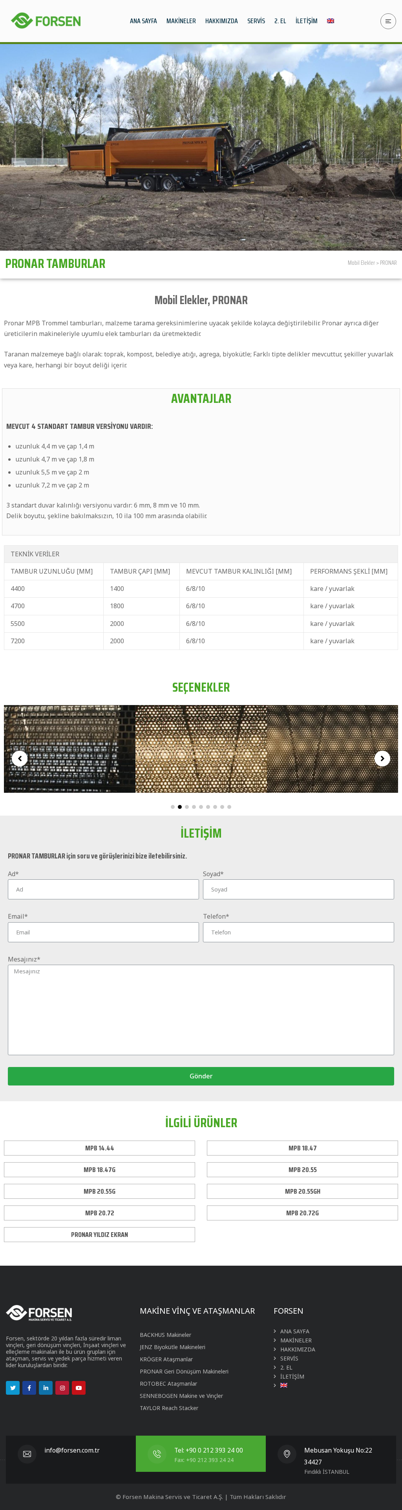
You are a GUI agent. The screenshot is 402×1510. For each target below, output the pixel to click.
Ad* (13, 873)
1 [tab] (173, 807)
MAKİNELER (296, 1340)
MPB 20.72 (99, 1212)
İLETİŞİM (292, 1376)
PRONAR (388, 263)
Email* (18, 916)
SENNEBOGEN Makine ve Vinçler (181, 1395)
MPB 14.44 (99, 1148)
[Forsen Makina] (45, 21)
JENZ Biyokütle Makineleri (172, 1347)
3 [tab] (187, 807)
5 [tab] (201, 807)
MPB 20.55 (303, 1169)
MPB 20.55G (99, 1191)
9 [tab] (229, 807)
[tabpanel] (75, 749)
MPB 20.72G (302, 1212)
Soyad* (213, 873)
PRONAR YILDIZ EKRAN (99, 1234)
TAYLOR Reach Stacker (169, 1408)
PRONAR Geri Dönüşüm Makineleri (184, 1371)
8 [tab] (222, 807)
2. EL (286, 1367)
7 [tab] (215, 807)
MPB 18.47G (99, 1169)
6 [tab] (208, 807)
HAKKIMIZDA (297, 1349)
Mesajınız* (24, 959)
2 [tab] (180, 807)
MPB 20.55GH (302, 1191)
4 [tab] (194, 807)
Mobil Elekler (361, 263)
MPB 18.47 (303, 1148)
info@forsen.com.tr (72, 1450)
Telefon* (216, 916)
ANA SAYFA (294, 1331)
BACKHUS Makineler (165, 1334)
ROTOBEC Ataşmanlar (168, 1383)
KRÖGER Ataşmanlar (166, 1359)
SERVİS (289, 1358)
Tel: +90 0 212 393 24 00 (208, 1450)
